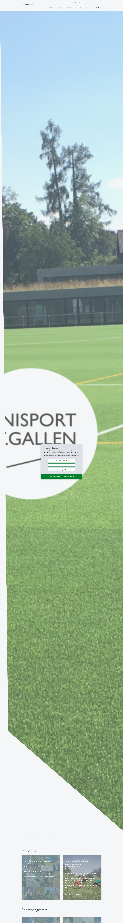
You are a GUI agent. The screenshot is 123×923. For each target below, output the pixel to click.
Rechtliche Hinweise (69, 476)
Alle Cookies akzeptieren (61, 460)
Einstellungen (61, 470)
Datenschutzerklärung (54, 476)
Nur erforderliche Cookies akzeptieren (61, 465)
